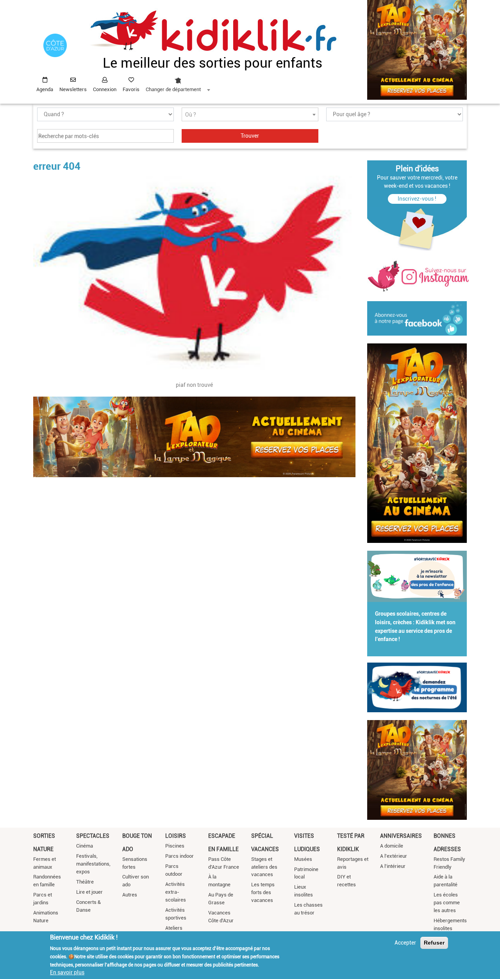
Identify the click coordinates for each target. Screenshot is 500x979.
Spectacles (92, 836)
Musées (303, 859)
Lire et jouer (89, 892)
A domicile (391, 846)
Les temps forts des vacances (263, 892)
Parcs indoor (179, 856)
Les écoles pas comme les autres (447, 902)
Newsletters (73, 89)
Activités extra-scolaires (175, 892)
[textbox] (250, 115)
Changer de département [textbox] (173, 89)
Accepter (405, 942)
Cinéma (84, 846)
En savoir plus (67, 972)
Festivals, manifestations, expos (93, 864)
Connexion (104, 89)
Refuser (434, 942)
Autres (129, 895)
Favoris (131, 89)
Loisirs (175, 836)
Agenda (44, 89)
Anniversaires (401, 836)
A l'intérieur (392, 866)
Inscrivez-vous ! (417, 199)
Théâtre (85, 882)
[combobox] (178, 82)
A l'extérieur (393, 856)
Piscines (174, 846)
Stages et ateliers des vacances (264, 867)
